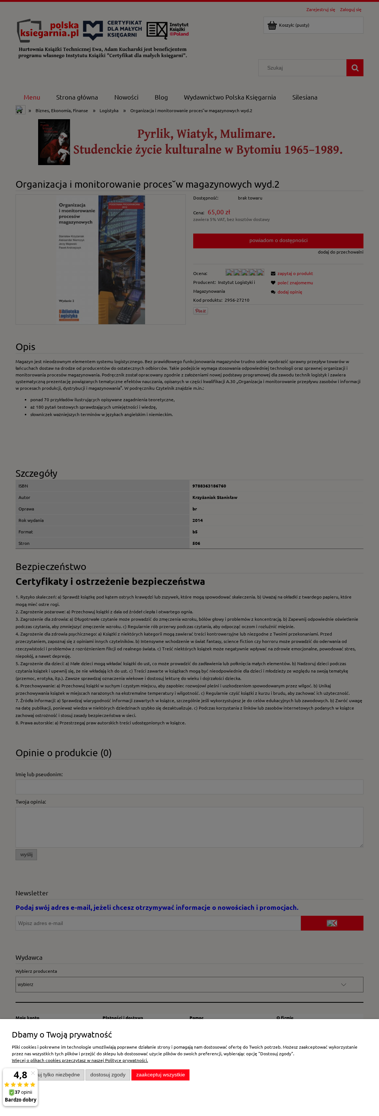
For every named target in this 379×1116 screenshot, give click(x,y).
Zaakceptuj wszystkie (160, 1075)
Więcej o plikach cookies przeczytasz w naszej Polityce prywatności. (80, 1060)
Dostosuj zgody (107, 1075)
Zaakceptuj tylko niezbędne (48, 1075)
